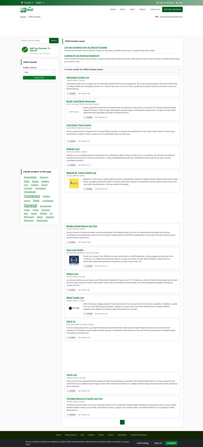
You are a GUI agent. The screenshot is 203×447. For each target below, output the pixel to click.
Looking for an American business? (82, 55)
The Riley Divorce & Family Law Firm (84, 398)
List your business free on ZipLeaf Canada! (85, 47)
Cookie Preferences (139, 435)
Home (112, 9)
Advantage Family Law (77, 77)
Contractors (32, 196)
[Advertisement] (101, 28)
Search (143, 9)
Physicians (29, 217)
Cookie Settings (143, 443)
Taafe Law (71, 375)
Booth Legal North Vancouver (81, 101)
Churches (28, 188)
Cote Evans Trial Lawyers (78, 125)
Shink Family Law (75, 297)
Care (26, 185)
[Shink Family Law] (74, 309)
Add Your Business (172, 9)
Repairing (50, 217)
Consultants (30, 192)
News (132, 9)
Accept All (171, 443)
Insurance (45, 210)
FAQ (82, 435)
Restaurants (42, 220)
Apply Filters (39, 78)
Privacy (111, 435)
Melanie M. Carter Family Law (81, 173)
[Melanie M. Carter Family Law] (74, 184)
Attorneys (44, 177)
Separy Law (72, 274)
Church (44, 185)
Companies (40, 188)
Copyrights (122, 435)
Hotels (35, 210)
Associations (30, 177)
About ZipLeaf (71, 435)
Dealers (46, 196)
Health (27, 210)
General (30, 205)
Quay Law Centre (74, 250)
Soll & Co (70, 321)
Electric (27, 201)
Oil (51, 213)
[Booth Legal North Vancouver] (74, 112)
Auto (26, 181)
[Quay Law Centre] (74, 261)
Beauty (35, 181)
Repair (40, 217)
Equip (36, 200)
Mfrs (26, 213)
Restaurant (29, 220)
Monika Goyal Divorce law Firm (81, 226)
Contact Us (155, 9)
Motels (34, 213)
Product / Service (30, 68)
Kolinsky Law (73, 149)
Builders (45, 181)
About (122, 9)
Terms (101, 435)
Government (45, 206)
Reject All (158, 443)
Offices (43, 213)
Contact (91, 435)
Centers (34, 185)
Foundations (47, 201)
